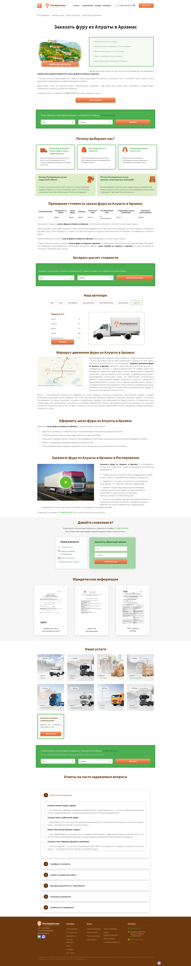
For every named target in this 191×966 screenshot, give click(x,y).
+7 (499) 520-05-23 (71, 93)
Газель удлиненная (88, 303)
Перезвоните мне (110, 561)
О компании (71, 932)
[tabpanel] (54, 610)
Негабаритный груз (112, 942)
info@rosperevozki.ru (67, 558)
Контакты (107, 6)
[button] (50, 734)
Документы (71, 936)
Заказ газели (92, 932)
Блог (68, 945)
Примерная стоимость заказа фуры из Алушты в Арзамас (112, 46)
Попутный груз (93, 936)
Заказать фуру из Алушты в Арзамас (105, 41)
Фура (52, 303)
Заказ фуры (92, 939)
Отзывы (98, 6)
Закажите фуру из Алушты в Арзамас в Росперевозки (111, 61)
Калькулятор (87, 6)
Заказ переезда (110, 928)
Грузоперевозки (94, 928)
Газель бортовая (123, 303)
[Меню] (39, 5)
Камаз (61, 303)
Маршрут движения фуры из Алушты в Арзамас (109, 51)
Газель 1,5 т (137, 303)
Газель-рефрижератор (106, 303)
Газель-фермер (72, 303)
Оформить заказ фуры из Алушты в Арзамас (108, 56)
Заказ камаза (109, 938)
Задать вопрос (146, 5)
